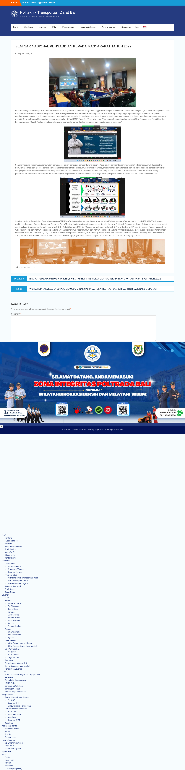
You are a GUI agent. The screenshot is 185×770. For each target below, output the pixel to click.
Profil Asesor (13, 655)
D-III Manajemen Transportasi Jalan (23, 578)
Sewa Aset (9, 660)
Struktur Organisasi (13, 546)
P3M (54, 27)
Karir (137, 27)
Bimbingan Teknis (12, 689)
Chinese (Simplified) (13, 768)
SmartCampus (14, 632)
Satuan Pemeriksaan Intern (17, 697)
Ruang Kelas (13, 609)
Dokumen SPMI (14, 714)
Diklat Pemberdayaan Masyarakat (22, 646)
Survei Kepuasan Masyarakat (17, 666)
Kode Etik (9, 723)
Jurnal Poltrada (14, 635)
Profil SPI (11, 700)
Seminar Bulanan (12, 729)
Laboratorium (13, 615)
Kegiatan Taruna (15, 572)
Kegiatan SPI (13, 703)
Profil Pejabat (10, 549)
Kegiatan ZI (9, 746)
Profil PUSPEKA (14, 566)
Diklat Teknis (10, 640)
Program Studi (11, 575)
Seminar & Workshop (14, 686)
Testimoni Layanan (13, 749)
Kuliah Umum (10, 592)
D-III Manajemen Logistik (18, 583)
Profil (15, 27)
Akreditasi (12, 717)
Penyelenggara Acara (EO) (16, 663)
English (8, 757)
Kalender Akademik (13, 586)
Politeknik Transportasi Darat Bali (48, 12)
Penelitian (9, 677)
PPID (7, 598)
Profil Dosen (10, 589)
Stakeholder (10, 555)
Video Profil (9, 552)
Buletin (8, 734)
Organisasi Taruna (16, 569)
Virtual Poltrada (14, 603)
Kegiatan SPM (14, 720)
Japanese (9, 766)
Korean (8, 763)
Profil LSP (12, 652)
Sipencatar (126, 27)
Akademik (28, 27)
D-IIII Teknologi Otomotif (18, 581)
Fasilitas (8, 600)
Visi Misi (8, 544)
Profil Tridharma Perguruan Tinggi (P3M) (22, 674)
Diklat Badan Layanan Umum (20, 643)
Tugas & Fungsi (11, 541)
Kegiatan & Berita (87, 27)
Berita (7, 731)
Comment (16, 314)
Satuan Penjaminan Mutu (16, 709)
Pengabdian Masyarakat (15, 680)
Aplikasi (8, 629)
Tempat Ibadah (14, 626)
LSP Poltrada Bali (12, 649)
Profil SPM (12, 711)
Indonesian (9, 760)
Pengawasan (68, 27)
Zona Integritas (108, 27)
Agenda (11, 637)
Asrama (11, 612)
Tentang (8, 538)
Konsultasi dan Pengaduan (19, 706)
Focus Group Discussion (15, 692)
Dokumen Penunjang (14, 743)
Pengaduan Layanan (13, 669)
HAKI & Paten (10, 683)
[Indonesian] (146, 27)
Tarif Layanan (14, 606)
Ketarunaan (10, 563)
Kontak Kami (10, 558)
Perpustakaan (14, 618)
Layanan (42, 27)
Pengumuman (11, 737)
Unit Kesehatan (14, 620)
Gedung (11, 623)
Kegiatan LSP (13, 657)
